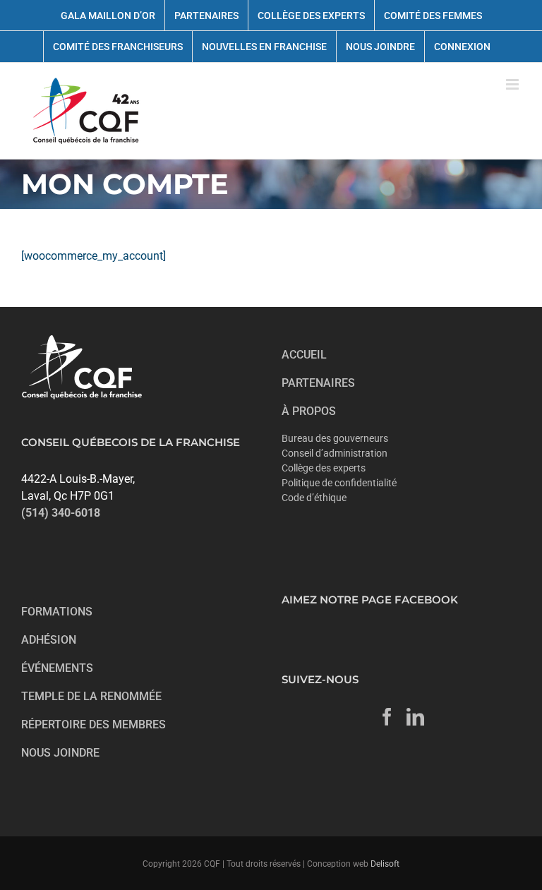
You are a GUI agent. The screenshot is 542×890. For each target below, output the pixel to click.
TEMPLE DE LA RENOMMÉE (91, 696)
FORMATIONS (56, 611)
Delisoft (385, 864)
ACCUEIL (304, 354)
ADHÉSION (48, 640)
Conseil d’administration (334, 453)
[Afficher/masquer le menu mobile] (513, 84)
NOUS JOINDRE (60, 752)
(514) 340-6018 (60, 512)
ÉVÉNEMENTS (57, 668)
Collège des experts (324, 468)
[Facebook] (387, 717)
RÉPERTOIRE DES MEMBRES (93, 724)
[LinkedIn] (415, 717)
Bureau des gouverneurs (335, 438)
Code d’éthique (314, 497)
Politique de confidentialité (339, 482)
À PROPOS (309, 411)
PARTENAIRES (318, 383)
